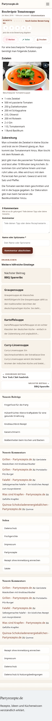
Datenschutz (10, 528)
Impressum (10, 544)
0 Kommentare (38, 15)
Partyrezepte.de (10, 4)
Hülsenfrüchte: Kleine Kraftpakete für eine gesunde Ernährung (25, 414)
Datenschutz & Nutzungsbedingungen (23, 674)
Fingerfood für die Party (16, 404)
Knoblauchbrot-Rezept (15, 423)
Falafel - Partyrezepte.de (17, 480)
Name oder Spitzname (14, 237)
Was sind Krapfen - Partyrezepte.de (23, 494)
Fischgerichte (11, 536)
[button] (26, 76)
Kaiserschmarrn (12, 431)
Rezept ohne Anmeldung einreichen (22, 560)
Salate (7, 568)
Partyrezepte (10, 552)
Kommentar (8, 218)
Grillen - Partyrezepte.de (17, 459)
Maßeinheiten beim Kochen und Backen (24, 440)
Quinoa (29, 509)
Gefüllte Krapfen (10, 499)
